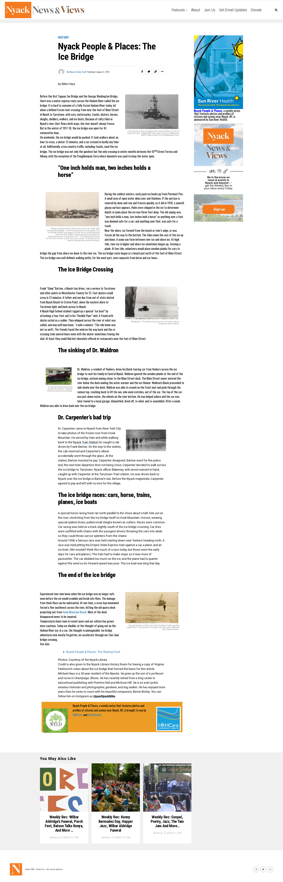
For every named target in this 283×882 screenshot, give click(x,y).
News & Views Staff (78, 71)
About (195, 10)
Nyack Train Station (85, 442)
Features (178, 10)
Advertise (40, 869)
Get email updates (233, 10)
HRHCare (78, 715)
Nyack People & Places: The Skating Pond (93, 652)
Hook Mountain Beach (74, 612)
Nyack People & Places (208, 110)
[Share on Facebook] (142, 71)
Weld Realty (94, 715)
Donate (256, 10)
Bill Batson (54, 837)
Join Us (209, 10)
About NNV (29, 869)
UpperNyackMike (104, 696)
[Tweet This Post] (149, 71)
